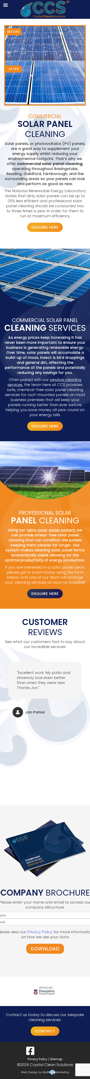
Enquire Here (45, 227)
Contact (45, 1031)
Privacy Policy (40, 932)
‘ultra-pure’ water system (50, 530)
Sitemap (56, 1059)
